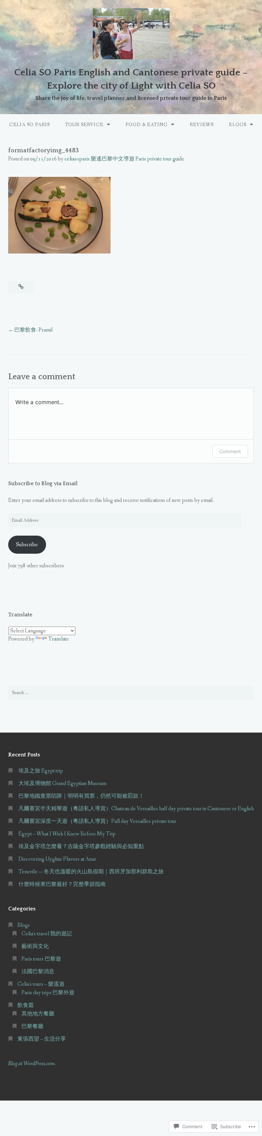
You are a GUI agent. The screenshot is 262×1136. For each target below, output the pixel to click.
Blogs (237, 125)
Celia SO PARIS (29, 125)
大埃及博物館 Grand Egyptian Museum (62, 783)
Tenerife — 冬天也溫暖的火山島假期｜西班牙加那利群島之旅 (91, 871)
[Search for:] (131, 693)
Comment (230, 451)
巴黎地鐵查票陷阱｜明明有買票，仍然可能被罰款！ (81, 796)
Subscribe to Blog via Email (42, 483)
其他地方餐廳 (37, 1013)
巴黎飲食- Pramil (33, 330)
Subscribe (27, 544)
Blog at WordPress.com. (32, 1063)
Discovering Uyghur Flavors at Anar (57, 859)
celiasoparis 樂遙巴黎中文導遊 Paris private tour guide (124, 159)
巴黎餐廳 (32, 1026)
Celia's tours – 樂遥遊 (40, 984)
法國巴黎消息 (37, 971)
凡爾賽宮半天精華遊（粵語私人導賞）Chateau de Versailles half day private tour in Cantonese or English (136, 808)
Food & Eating (147, 125)
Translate (58, 639)
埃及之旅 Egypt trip (40, 770)
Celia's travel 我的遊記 (46, 933)
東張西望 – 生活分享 (41, 1039)
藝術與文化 (35, 946)
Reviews (202, 125)
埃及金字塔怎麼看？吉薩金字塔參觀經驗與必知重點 (81, 846)
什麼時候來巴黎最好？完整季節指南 (62, 884)
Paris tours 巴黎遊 (41, 959)
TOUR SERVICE (84, 125)
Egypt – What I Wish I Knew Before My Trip (67, 834)
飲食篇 (25, 1005)
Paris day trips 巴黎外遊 (47, 992)
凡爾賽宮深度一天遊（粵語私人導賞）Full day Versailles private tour (97, 821)
